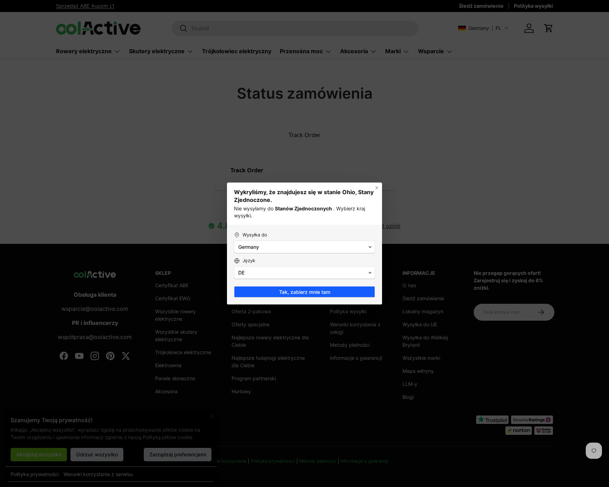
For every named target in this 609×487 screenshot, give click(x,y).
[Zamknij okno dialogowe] (377, 188)
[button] (304, 247)
